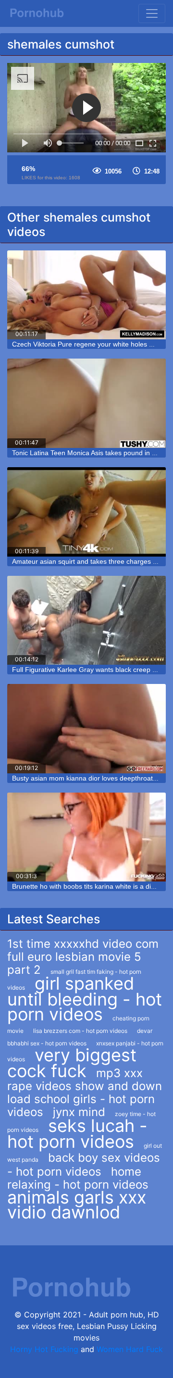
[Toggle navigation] (151, 13)
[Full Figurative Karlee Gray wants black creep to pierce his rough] (86, 620)
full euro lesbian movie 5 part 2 (74, 963)
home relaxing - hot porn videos (77, 1178)
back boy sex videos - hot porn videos (83, 1165)
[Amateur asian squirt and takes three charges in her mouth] (86, 512)
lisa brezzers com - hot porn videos (80, 1030)
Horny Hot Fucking (44, 1349)
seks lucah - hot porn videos (77, 1133)
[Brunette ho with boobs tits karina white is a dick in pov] (86, 837)
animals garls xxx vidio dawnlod (76, 1205)
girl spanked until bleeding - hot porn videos (84, 999)
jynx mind (79, 1112)
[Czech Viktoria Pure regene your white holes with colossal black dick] (86, 295)
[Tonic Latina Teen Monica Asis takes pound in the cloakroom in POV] (86, 403)
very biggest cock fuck (71, 1062)
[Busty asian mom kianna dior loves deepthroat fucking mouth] (86, 728)
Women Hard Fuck (130, 1349)
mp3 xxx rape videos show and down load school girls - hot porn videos (84, 1092)
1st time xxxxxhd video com (83, 944)
